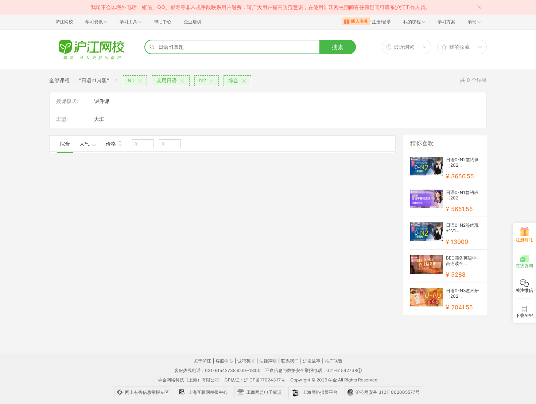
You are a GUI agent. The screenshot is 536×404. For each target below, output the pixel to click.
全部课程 (59, 80)
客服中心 (224, 361)
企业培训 (192, 21)
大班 (99, 119)
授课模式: (67, 101)
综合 (65, 143)
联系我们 (290, 361)
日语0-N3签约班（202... (462, 293)
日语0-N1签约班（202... (462, 195)
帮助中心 (162, 21)
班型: (62, 119)
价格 (111, 143)
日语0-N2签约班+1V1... (462, 227)
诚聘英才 (246, 361)
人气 (85, 143)
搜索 (337, 47)
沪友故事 (312, 361)
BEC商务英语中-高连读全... (462, 260)
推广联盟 (333, 361)
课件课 (101, 101)
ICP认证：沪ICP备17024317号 (254, 380)
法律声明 (268, 361)
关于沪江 (202, 361)
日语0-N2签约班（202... (462, 162)
